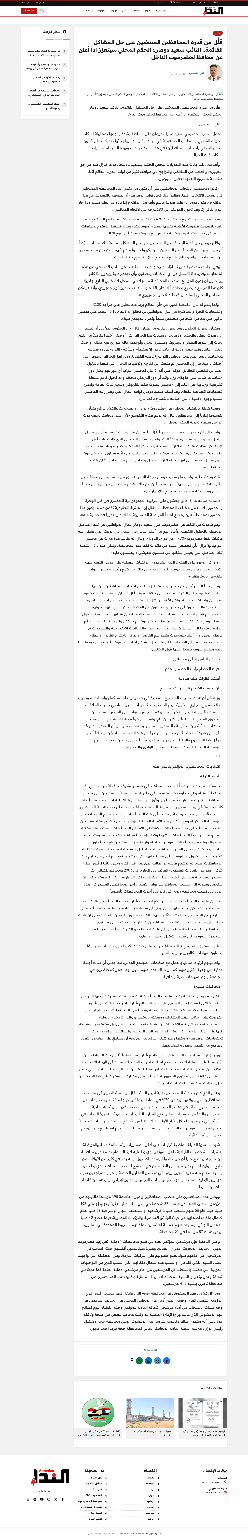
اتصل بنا (158, 3)
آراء (124, 11)
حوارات (113, 11)
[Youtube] (42, 1499)
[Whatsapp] (139, 1360)
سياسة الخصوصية (90, 1501)
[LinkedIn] (148, 1360)
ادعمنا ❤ (29, 11)
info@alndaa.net (212, 1493)
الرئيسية (161, 11)
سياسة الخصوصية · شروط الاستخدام (103, 1534)
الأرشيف (97, 1490)
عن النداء (217, 3)
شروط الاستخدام (91, 1507)
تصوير (150, 1507)
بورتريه (101, 11)
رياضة (89, 11)
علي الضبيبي (196, 72)
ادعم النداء (95, 1519)
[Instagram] (49, 1499)
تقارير (148, 11)
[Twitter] (157, 1360)
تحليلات (135, 11)
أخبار (217, 33)
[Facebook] (166, 1360)
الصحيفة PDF (177, 3)
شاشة (150, 1513)
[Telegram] (132, 1358)
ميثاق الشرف (198, 3)
